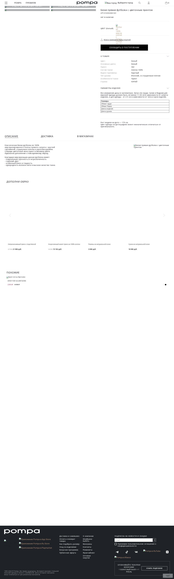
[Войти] (148, 2)
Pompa (17, 3)
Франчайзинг (89, 553)
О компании (88, 536)
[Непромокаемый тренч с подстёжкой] (27, 214)
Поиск (139, 2)
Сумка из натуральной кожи (139, 244)
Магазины (87, 544)
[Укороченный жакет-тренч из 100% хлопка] (67, 214)
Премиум (31, 3)
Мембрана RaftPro (87, 540)
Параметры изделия (110, 88)
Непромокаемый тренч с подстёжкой (22, 244)
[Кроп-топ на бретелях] (87, 277)
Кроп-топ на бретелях (17, 281)
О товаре (105, 56)
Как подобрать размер (69, 544)
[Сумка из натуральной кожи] (147, 214)
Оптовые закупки (87, 557)
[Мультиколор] (119, 34)
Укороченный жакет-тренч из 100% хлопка (64, 244)
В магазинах (85, 136)
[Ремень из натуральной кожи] (107, 214)
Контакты (87, 547)
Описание (11, 136)
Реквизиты (87, 550)
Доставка (47, 136)
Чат (168, 575)
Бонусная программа (68, 550)
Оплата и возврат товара (67, 540)
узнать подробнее (154, 568)
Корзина (168, 3)
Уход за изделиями (67, 547)
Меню (6, 3)
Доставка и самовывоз (69, 536)
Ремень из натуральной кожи (99, 244)
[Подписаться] (154, 540)
